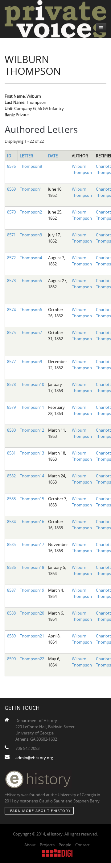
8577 (11, 361)
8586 (11, 567)
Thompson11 (32, 407)
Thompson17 (32, 544)
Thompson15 (32, 498)
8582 (11, 476)
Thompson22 (32, 659)
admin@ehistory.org (34, 757)
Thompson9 (31, 361)
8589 (11, 636)
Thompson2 (31, 212)
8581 (11, 453)
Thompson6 (31, 309)
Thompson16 (32, 521)
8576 (11, 166)
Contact (82, 845)
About (30, 845)
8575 (11, 332)
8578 (11, 384)
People (65, 845)
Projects (47, 845)
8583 (11, 498)
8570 (11, 212)
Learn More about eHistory (39, 810)
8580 (11, 430)
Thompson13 (32, 453)
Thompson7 (31, 332)
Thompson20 (32, 613)
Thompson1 (31, 189)
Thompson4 (31, 257)
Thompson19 (32, 590)
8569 (11, 189)
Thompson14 (32, 476)
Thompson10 (32, 384)
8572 (11, 257)
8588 (11, 613)
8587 (11, 590)
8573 (11, 280)
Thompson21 (32, 636)
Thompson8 (31, 166)
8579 (11, 407)
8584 (11, 521)
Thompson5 (31, 280)
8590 (11, 659)
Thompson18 (32, 567)
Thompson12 (32, 430)
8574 (11, 309)
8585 (11, 544)
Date (53, 156)
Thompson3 (31, 235)
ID (9, 156)
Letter (26, 156)
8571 (11, 235)
